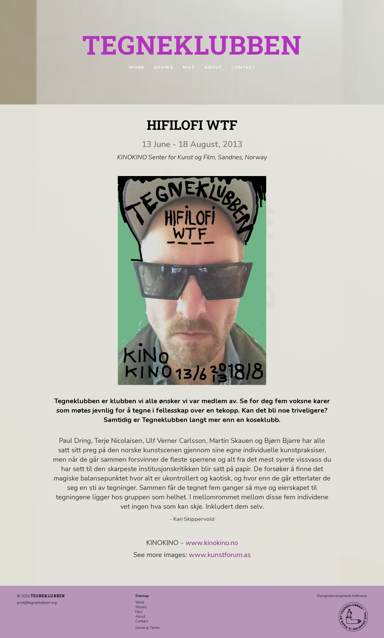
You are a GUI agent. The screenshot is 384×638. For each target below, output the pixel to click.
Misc (139, 611)
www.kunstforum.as (220, 554)
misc (189, 67)
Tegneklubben (192, 44)
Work (139, 602)
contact (243, 67)
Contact (141, 621)
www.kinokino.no (211, 542)
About (140, 616)
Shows (141, 607)
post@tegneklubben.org (37, 602)
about (213, 67)
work (136, 67)
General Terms (147, 627)
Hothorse (359, 595)
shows (163, 67)
